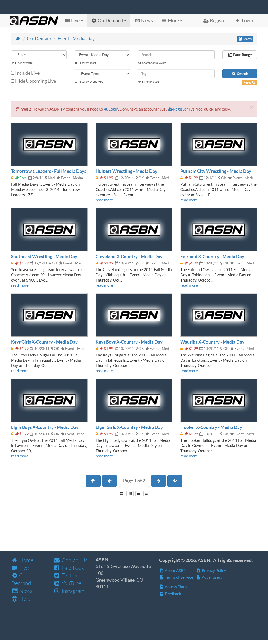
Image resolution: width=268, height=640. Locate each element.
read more (104, 200)
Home (26, 560)
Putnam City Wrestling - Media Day (215, 171)
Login (113, 109)
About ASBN (175, 570)
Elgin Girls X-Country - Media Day (129, 427)
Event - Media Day (76, 38)
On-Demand (39, 38)
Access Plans (175, 586)
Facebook (72, 568)
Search (242, 73)
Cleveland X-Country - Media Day (129, 256)
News (25, 591)
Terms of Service (178, 577)
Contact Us (73, 560)
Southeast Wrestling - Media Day (44, 256)
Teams (247, 39)
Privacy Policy (213, 570)
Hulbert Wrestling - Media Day (126, 171)
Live (23, 568)
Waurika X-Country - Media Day (212, 341)
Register (180, 109)
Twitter (69, 575)
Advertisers (211, 577)
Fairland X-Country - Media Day (212, 256)
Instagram (72, 591)
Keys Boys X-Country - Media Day (129, 341)
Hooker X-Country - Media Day (211, 427)
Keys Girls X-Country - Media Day (44, 341)
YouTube (70, 583)
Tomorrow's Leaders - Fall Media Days (48, 171)
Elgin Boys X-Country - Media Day (45, 427)
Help (24, 599)
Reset (247, 82)
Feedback (172, 594)
